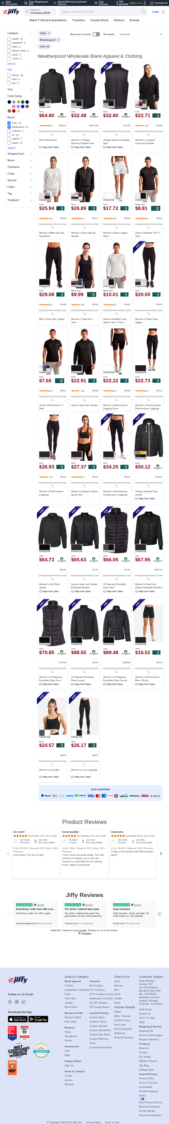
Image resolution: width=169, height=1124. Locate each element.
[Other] (18, 102)
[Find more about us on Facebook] (10, 1002)
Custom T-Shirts (98, 1021)
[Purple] (18, 106)
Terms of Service (148, 1082)
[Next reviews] (161, 854)
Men (116, 990)
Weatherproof (47, 40)
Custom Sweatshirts (100, 1030)
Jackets (69, 1002)
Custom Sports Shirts (100, 1047)
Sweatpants (71, 1036)
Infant (117, 1002)
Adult (117, 981)
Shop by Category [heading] (77, 976)
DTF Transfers (97, 990)
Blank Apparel (73, 981)
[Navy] (27, 102)
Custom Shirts (99, 20)
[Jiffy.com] (11, 12)
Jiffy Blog (144, 1065)
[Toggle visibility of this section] (31, 33)
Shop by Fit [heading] (121, 976)
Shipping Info (146, 1031)
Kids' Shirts (71, 1021)
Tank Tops (70, 998)
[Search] (143, 11)
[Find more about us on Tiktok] (23, 1002)
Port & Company (123, 1029)
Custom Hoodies (98, 1026)
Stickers (119, 20)
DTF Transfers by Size (101, 994)
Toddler (118, 998)
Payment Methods (149, 1039)
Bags (67, 1055)
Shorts (68, 1040)
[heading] (99, 421)
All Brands (119, 1033)
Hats (67, 1050)
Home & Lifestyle (74, 1071)
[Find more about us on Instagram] (17, 1002)
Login (155, 11)
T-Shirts (69, 985)
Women (118, 985)
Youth (117, 994)
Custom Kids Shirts (99, 1034)
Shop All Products (123, 1037)
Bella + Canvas (122, 1016)
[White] (9, 106)
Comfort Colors (122, 1020)
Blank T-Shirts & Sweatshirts (48, 20)
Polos (68, 994)
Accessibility (145, 1087)
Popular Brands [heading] (124, 1007)
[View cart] (163, 11)
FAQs (142, 1022)
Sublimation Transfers (101, 998)
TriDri (43, 33)
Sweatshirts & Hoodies (77, 990)
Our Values (145, 1056)
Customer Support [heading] (151, 976)
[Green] (23, 102)
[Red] (14, 111)
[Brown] (27, 106)
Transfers (78, 20)
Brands (134, 20)
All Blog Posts (146, 1069)
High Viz (69, 1065)
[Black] (9, 102)
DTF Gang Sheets (99, 1007)
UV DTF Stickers (98, 1002)
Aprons (68, 1080)
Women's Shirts (73, 1017)
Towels (68, 1075)
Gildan (117, 1011)
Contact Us (145, 1013)
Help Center (145, 1009)
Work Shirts (71, 1007)
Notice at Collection (149, 1106)
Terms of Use (112, 1122)
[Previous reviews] (8, 854)
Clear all (44, 46)
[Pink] (14, 106)
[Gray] (14, 102)
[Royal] (23, 106)
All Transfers (96, 985)
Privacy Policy (146, 1078)
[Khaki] (9, 111)
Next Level (120, 1024)
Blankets (69, 1084)
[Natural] (18, 111)
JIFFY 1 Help (147, 1018)
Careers (143, 1052)
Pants (68, 1032)
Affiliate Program (148, 1061)
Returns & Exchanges (150, 1035)
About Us (144, 1048)
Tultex (56, 147)
